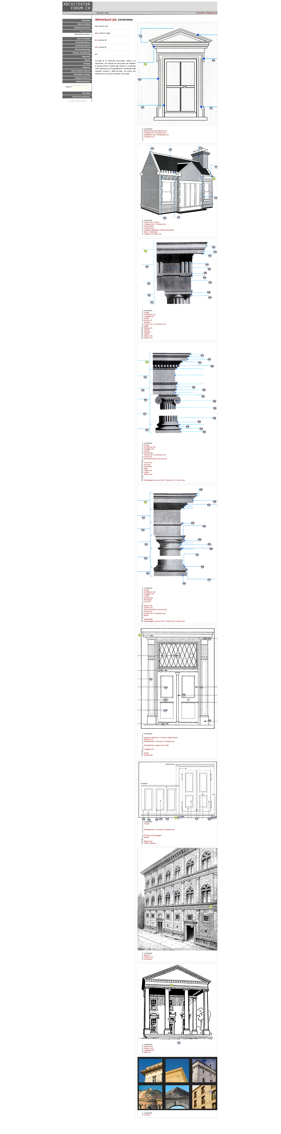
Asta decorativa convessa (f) (155, 459)
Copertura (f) (149, 137)
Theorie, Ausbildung (81, 53)
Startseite (86, 20)
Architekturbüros (82, 42)
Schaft (146, 318)
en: (96, 33)
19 (199, 422)
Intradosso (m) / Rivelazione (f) (156, 135)
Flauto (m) (148, 470)
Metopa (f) (148, 328)
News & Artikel (84, 24)
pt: (96, 54)
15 (210, 297)
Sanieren (86, 67)
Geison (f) (148, 320)
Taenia (146, 330)
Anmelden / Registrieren (206, 13)
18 (204, 390)
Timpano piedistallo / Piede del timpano (159, 230)
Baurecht (86, 56)
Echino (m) (148, 338)
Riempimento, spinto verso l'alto (156, 745)
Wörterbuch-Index (82, 34)
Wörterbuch (85, 31)
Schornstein (149, 226)
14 (209, 292)
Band (146, 615)
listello (146, 753)
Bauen (87, 60)
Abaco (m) (148, 336)
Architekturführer (82, 46)
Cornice (147, 1115)
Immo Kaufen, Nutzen (80, 71)
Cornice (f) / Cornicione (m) (155, 324)
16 (214, 401)
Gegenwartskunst (82, 78)
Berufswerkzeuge (82, 49)
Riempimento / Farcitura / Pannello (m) (159, 741)
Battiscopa (148, 841)
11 (205, 273)
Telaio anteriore (150, 843)
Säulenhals (148, 619)
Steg (146, 468)
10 (209, 269)
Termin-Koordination (81, 97)
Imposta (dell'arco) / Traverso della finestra (161, 737)
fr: (96, 40)
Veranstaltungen (83, 81)
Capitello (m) (149, 316)
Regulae (147, 332)
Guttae (146, 334)
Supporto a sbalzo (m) (153, 234)
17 (203, 396)
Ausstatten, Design (82, 74)
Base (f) (147, 955)
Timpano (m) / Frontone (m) (155, 133)
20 (188, 427)
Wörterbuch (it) (105, 19)
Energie (87, 64)
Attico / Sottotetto (150, 232)
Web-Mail (86, 93)
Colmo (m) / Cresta (151, 222)
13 (210, 282)
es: (96, 47)
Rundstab (148, 466)
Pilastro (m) (148, 739)
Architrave (148, 959)
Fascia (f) (148, 463)
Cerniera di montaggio (152, 835)
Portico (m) (148, 1046)
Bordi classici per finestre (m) (155, 131)
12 (205, 278)
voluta (146, 472)
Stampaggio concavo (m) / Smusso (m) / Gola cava (164, 480)
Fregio (146, 312)
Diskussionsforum (82, 28)
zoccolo (147, 464)
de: (96, 26)
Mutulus (147, 322)
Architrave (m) (149, 314)
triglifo (146, 326)
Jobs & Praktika (83, 39)
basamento (148, 453)
